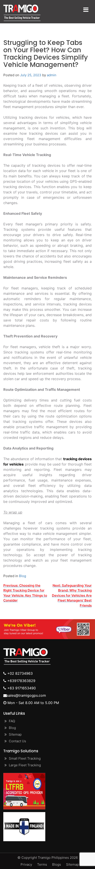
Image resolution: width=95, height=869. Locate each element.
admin (51, 75)
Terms (42, 864)
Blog (22, 576)
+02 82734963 (19, 673)
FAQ (12, 721)
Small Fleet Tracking (25, 758)
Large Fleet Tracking (25, 765)
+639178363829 (20, 680)
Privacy (26, 864)
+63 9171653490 (21, 688)
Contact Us (17, 741)
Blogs (56, 864)
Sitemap (15, 734)
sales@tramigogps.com (26, 695)
